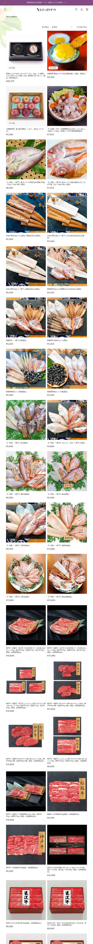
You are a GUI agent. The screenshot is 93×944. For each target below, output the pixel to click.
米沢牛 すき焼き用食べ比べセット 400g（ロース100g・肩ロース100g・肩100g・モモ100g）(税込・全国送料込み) (66, 870)
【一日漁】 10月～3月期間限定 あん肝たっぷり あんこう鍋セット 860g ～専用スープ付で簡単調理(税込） (66, 130)
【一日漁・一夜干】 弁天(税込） (17, 443)
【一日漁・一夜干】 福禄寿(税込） (59, 545)
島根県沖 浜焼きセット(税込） (58, 340)
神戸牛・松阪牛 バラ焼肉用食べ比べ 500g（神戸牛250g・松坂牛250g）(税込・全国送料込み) (24, 815)
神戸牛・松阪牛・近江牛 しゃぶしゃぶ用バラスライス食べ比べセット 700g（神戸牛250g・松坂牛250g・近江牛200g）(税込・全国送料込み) (26, 706)
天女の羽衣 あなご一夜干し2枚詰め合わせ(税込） (23, 289)
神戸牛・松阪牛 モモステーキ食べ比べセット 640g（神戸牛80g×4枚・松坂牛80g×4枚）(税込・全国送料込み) (66, 704)
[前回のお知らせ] (4, 2)
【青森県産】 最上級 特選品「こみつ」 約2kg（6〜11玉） (25, 130)
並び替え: (46, 27)
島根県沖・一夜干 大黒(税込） (16, 340)
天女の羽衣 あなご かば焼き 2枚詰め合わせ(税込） (24, 236)
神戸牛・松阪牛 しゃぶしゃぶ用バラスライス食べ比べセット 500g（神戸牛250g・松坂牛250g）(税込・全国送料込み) (67, 761)
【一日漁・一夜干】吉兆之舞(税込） (60, 597)
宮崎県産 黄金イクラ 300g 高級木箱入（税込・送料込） (66, 74)
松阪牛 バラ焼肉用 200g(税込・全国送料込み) (63, 814)
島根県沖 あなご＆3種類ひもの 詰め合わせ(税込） (64, 289)
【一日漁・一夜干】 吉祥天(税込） (18, 545)
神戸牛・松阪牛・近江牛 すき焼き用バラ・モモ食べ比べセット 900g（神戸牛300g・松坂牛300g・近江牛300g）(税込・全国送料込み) (67, 650)
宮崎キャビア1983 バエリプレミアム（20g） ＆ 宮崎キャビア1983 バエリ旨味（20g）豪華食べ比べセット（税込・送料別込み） (25, 76)
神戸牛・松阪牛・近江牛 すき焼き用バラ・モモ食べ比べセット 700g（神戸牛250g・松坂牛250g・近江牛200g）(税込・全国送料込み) (26, 650)
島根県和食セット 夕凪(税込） (58, 392)
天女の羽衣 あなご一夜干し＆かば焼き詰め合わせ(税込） (65, 237)
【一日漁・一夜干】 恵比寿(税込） (18, 494)
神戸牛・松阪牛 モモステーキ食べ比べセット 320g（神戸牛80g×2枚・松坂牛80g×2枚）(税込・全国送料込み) (25, 760)
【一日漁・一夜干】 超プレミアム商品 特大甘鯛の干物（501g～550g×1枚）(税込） (25, 183)
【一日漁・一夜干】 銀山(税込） (58, 494)
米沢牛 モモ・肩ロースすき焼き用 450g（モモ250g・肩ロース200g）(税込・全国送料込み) (66, 924)
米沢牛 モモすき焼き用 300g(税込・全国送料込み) (23, 923)
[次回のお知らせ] (88, 2)
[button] (5, 9)
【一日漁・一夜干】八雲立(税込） (18, 597)
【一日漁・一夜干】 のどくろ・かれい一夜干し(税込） (66, 443)
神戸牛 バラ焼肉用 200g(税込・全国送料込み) (22, 868)
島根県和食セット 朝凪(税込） (16, 392)
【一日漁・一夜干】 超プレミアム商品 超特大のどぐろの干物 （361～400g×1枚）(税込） (66, 183)
